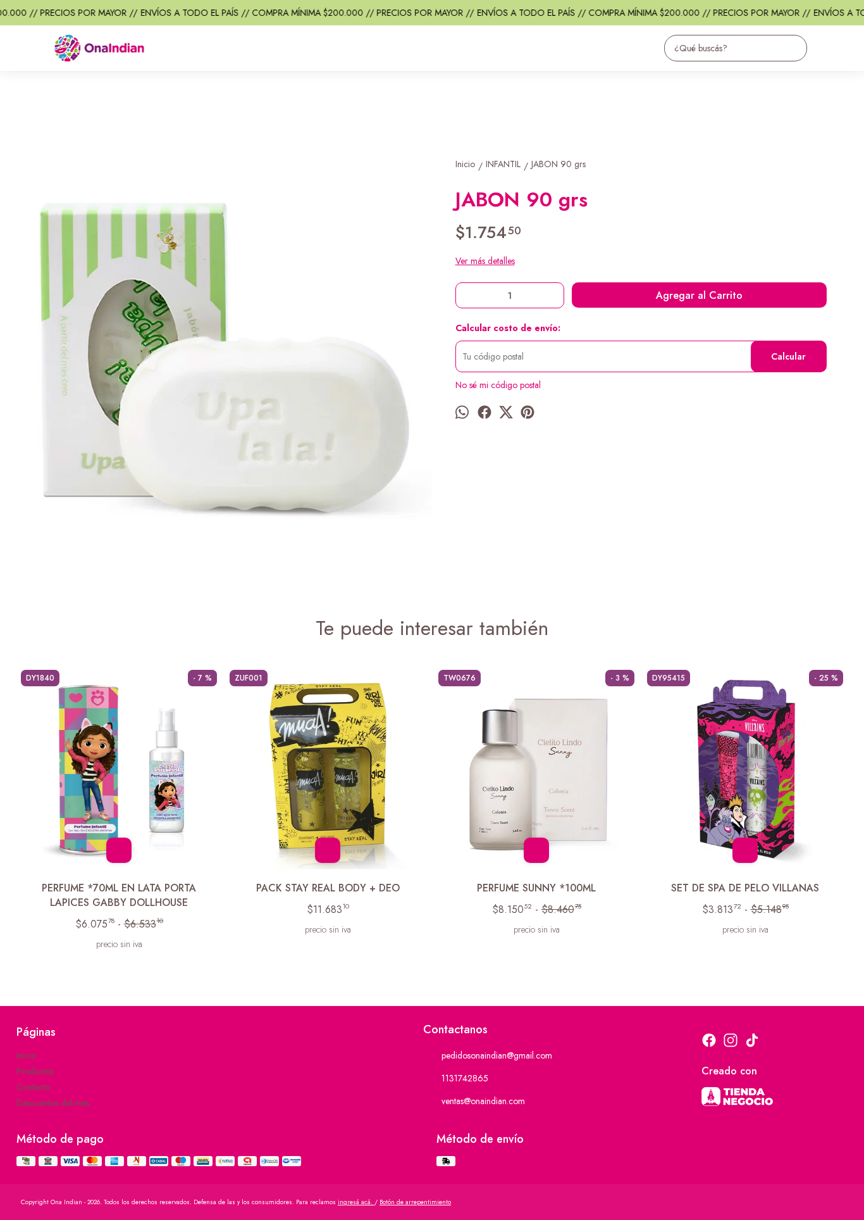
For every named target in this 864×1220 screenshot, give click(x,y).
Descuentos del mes (52, 1103)
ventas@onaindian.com (483, 1101)
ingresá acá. (356, 1202)
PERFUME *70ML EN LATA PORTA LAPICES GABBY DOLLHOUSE (119, 895)
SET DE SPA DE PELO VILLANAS (745, 888)
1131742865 (464, 1078)
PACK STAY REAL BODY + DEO (328, 888)
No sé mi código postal (498, 385)
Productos (35, 1071)
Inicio (26, 1055)
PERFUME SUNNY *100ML (536, 888)
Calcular (788, 356)
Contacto (33, 1087)
